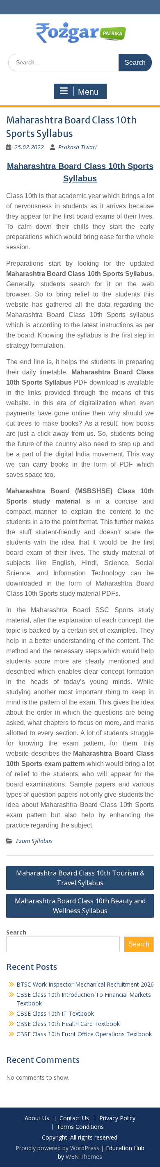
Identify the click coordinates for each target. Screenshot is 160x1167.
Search (16, 932)
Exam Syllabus (34, 841)
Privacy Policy (117, 1118)
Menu (88, 91)
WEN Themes (84, 1156)
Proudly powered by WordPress (57, 1148)
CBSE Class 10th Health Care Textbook (68, 1024)
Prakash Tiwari (77, 147)
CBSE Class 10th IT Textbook (55, 1013)
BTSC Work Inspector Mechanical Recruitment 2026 (85, 984)
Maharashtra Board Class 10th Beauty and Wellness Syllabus (80, 905)
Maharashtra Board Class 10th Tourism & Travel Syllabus (80, 877)
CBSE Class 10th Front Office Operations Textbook (84, 1034)
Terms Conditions (80, 1127)
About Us (37, 1118)
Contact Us (74, 1118)
